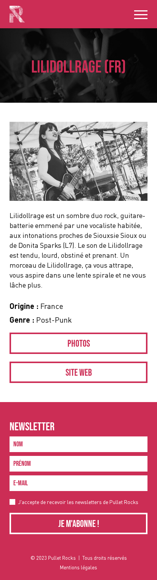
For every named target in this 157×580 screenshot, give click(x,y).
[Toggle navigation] (140, 14)
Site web (79, 373)
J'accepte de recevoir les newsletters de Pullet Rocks (78, 502)
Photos (78, 344)
